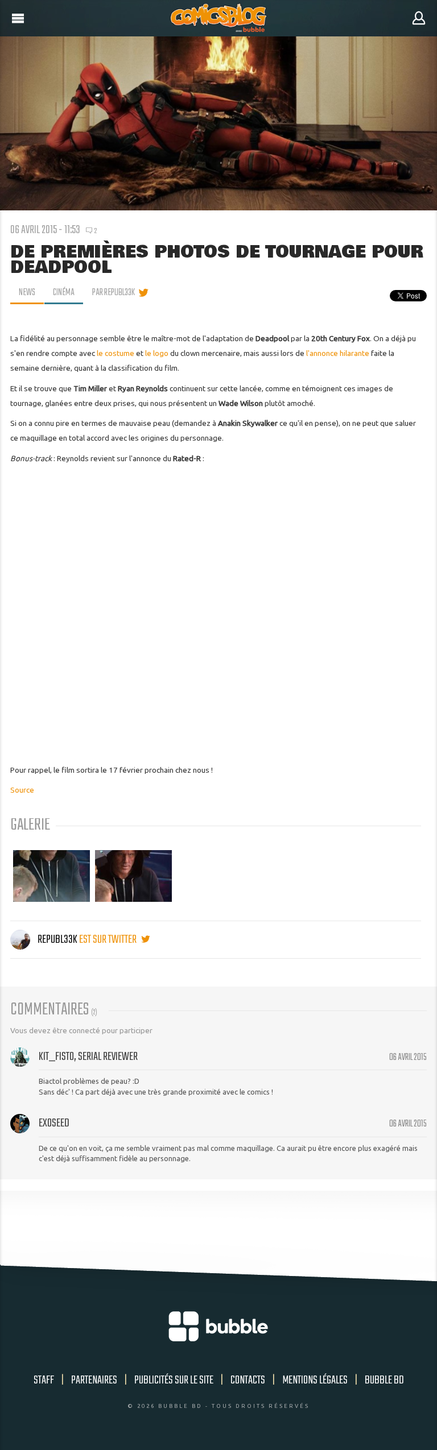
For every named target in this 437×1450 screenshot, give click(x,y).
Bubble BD (384, 1380)
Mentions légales (315, 1380)
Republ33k (57, 939)
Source (22, 789)
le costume (115, 353)
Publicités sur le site (173, 1380)
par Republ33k (113, 292)
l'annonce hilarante (337, 353)
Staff (44, 1380)
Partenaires (94, 1380)
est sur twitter (108, 939)
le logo (156, 353)
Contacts (247, 1380)
